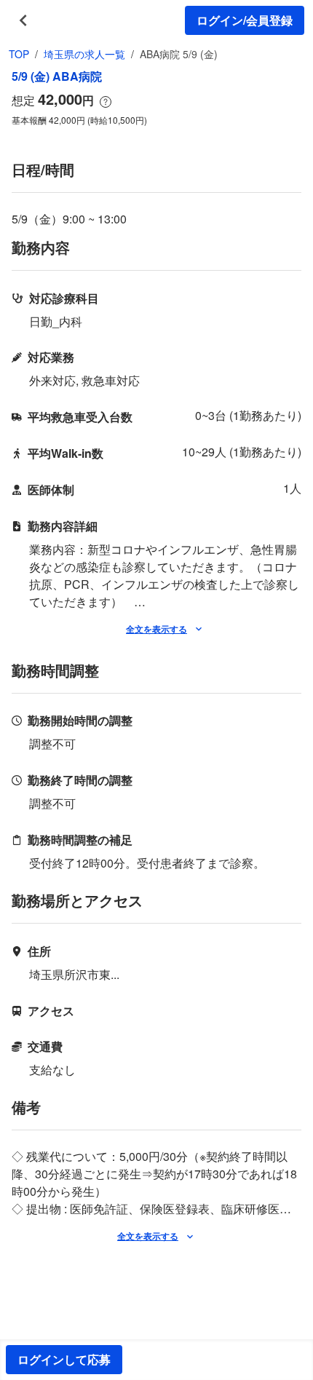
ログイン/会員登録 (245, 20)
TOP (19, 54)
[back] (23, 20)
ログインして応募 (64, 1359)
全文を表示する (156, 628)
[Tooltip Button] (105, 102)
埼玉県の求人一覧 (84, 54)
